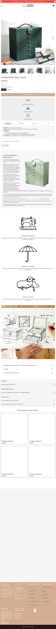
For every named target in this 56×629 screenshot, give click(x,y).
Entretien (21, 123)
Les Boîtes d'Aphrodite (29, 626)
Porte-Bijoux (17, 617)
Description (8, 123)
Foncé (4, 89)
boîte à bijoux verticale (33, 198)
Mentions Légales (47, 601)
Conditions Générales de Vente (48, 589)
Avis (48, 123)
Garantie (35, 123)
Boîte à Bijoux (18, 613)
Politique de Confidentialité (46, 596)
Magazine (3, 621)
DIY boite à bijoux (5, 623)
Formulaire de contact (20, 598)
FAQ (30, 587)
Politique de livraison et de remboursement (34, 603)
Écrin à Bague (18, 615)
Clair (9, 89)
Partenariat (31, 598)
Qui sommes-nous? (5, 596)
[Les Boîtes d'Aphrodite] (28, 5)
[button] (1, 1)
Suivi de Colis (32, 594)
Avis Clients (31, 591)
